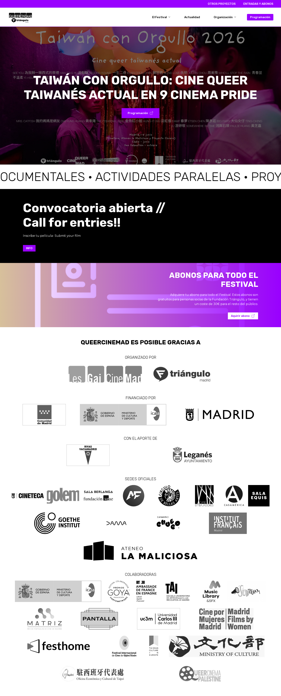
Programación (260, 17)
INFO (29, 248)
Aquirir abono (240, 316)
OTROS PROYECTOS (222, 4)
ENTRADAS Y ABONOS (258, 4)
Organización (223, 17)
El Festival (159, 17)
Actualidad (192, 17)
